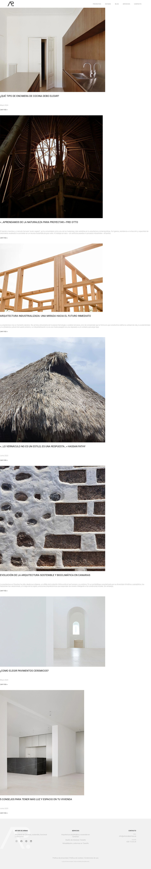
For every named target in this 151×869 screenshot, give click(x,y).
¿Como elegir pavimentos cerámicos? (24, 670)
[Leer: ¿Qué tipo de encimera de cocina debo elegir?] (52, 50)
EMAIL (134, 834)
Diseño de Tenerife (75, 840)
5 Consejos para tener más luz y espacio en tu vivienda (36, 799)
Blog (117, 4)
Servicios (126, 4)
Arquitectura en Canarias (75, 836)
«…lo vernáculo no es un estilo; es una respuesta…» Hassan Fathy (42, 446)
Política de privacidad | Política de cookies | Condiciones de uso (75, 858)
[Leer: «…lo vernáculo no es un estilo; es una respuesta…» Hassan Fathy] (52, 390)
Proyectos (97, 4)
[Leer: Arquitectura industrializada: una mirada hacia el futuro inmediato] (51, 277)
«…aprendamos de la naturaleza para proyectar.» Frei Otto (39, 222)
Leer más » (4, 110)
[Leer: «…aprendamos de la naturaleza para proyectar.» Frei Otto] (51, 167)
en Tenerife (76, 843)
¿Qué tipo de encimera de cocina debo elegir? (29, 96)
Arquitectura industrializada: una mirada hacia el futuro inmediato (45, 315)
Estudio (108, 4)
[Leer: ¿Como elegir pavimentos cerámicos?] (52, 631)
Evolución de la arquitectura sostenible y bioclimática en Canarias (45, 575)
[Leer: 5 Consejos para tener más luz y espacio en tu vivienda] (42, 742)
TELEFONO (134, 839)
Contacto (137, 4)
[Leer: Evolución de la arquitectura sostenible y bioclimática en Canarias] (52, 518)
